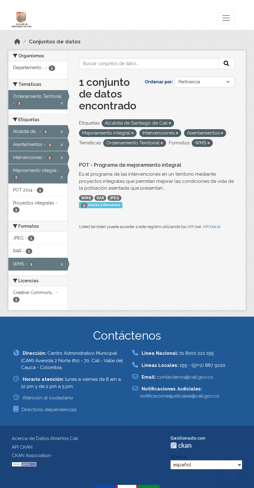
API (190, 226)
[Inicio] (17, 41)
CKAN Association (31, 455)
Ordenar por (158, 81)
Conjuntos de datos (55, 41)
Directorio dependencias (49, 409)
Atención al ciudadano (48, 398)
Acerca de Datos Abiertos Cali (45, 438)
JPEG (114, 198)
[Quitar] (170, 123)
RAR (100, 198)
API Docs (211, 226)
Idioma (178, 456)
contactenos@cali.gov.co (185, 377)
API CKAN (22, 447)
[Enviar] (226, 63)
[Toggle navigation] (226, 18)
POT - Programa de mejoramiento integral (130, 165)
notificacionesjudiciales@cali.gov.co (179, 396)
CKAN (180, 445)
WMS (86, 198)
